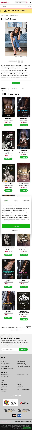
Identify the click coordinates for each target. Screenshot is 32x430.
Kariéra (19, 384)
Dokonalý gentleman (24, 183)
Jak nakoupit (4, 365)
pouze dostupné (14, 94)
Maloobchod (4, 386)
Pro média (3, 391)
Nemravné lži (24, 150)
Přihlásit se (23, 349)
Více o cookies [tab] (26, 200)
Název (23, 88)
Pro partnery (4, 389)
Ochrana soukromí (21, 365)
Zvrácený (24, 280)
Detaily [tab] (16, 200)
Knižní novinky (20, 360)
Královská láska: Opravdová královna (24, 311)
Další (20, 330)
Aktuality (3, 360)
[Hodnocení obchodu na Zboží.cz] (24, 402)
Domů (2, 15)
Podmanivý (8, 311)
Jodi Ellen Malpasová (8, 120)
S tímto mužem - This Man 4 (8, 151)
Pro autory (3, 387)
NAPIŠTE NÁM (27, 428)
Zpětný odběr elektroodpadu (23, 366)
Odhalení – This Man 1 (8, 248)
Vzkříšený (8, 280)
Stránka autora (12, 61)
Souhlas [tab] (6, 200)
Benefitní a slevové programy (7, 368)
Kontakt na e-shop (5, 374)
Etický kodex (20, 386)
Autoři (7, 15)
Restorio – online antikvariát (23, 389)
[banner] (8, 2)
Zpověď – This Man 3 (8, 183)
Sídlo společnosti (5, 376)
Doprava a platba (5, 366)
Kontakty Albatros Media (22, 374)
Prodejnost (14, 88)
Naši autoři (3, 361)
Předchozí (12, 330)
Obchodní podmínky (5, 363)
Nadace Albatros (21, 387)
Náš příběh (3, 382)
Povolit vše (16, 226)
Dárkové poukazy (21, 361)
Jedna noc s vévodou (24, 248)
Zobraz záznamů (22, 327)
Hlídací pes (16, 83)
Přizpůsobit (15, 230)
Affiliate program (21, 363)
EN (30, 2)
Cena (2, 90)
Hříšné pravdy (8, 118)
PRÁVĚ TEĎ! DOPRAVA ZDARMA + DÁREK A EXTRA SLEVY (15, 10)
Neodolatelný (23, 118)
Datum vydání (4, 88)
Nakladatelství (4, 384)
